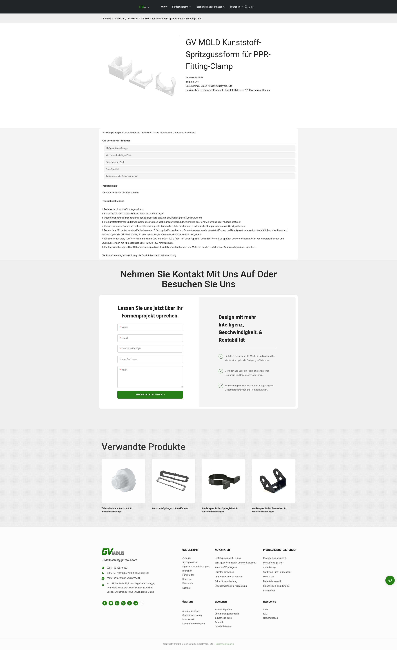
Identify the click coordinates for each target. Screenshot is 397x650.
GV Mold (106, 18)
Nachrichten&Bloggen (193, 623)
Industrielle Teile (223, 618)
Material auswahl (272, 581)
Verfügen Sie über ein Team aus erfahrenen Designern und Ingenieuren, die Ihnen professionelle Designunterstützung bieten (247, 373)
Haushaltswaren (223, 626)
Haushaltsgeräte (223, 609)
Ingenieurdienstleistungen (195, 566)
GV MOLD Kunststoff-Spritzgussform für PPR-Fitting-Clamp (171, 18)
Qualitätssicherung (192, 615)
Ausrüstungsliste (191, 611)
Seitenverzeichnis (224, 644)
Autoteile (219, 622)
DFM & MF (268, 576)
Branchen (187, 570)
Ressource (187, 583)
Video (266, 609)
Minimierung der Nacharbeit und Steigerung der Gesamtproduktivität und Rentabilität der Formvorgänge (249, 388)
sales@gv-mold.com (124, 560)
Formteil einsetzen (224, 572)
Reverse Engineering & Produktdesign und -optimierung (274, 562)
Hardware (133, 18)
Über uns (187, 579)
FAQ (265, 613)
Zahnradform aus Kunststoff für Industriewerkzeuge (117, 510)
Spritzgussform (190, 562)
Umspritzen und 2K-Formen (228, 576)
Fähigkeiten (188, 575)
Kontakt (186, 588)
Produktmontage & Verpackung (231, 586)
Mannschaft (188, 619)
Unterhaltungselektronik (227, 613)
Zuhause (186, 558)
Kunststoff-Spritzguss (226, 567)
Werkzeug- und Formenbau (276, 572)
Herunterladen (270, 618)
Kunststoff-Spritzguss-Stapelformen (170, 508)
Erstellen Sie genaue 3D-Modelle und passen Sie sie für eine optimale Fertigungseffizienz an (250, 358)
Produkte (119, 18)
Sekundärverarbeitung (226, 581)
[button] (249, 6)
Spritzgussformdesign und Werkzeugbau (235, 562)
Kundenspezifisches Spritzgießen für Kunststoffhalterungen (220, 510)
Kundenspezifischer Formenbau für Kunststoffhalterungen (269, 510)
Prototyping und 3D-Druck (228, 558)
